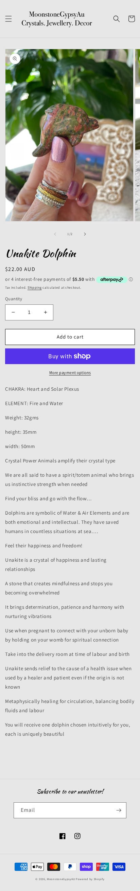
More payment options (70, 372)
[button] (8, 18)
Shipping (35, 287)
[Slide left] (55, 234)
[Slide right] (84, 234)
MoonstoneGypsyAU (61, 879)
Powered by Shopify (90, 879)
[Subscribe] (118, 810)
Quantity (13, 299)
